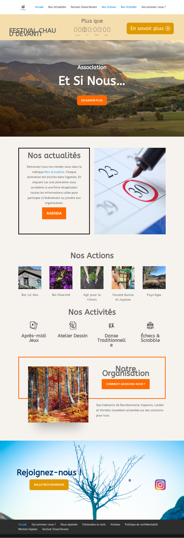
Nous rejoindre (69, 524)
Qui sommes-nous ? (153, 7)
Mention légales (28, 529)
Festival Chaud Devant (84, 7)
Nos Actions (109, 7)
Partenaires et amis (94, 524)
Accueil (39, 7)
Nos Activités (129, 7)
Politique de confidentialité (141, 524)
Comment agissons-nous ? (125, 384)
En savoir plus (147, 28)
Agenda (54, 213)
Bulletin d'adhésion (49, 484)
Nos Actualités (57, 7)
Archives (115, 524)
